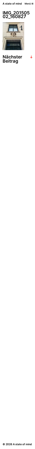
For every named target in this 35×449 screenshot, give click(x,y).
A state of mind (12, 3)
